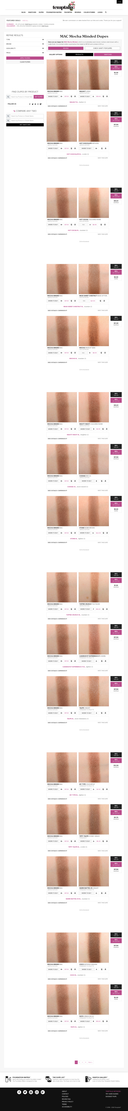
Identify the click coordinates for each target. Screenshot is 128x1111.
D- (90, 353)
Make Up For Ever (104, 296)
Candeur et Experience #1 (89, 656)
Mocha (82, 348)
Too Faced (96, 604)
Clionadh (10, 24)
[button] (23, 12)
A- (93, 96)
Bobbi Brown (90, 528)
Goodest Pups (111, 1096)
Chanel (103, 656)
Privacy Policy (67, 1102)
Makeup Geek (90, 348)
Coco (81, 964)
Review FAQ (66, 1099)
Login (119, 2)
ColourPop (11, 26)
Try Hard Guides (112, 1094)
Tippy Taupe (83, 836)
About (64, 1091)
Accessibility (67, 1107)
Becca (88, 476)
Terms (64, 1104)
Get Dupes (39, 97)
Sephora (95, 143)
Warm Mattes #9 (85, 888)
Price (8, 53)
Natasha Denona (90, 964)
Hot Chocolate (85, 143)
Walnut (82, 91)
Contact (65, 1094)
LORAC (88, 91)
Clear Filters (25, 62)
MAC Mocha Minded (71, 42)
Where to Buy (53, 96)
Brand (8, 44)
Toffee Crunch (85, 604)
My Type (82, 784)
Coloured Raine (94, 220)
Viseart (87, 708)
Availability (11, 48)
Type (8, 40)
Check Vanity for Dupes (102, 48)
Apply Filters (25, 58)
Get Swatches (25, 125)
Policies (65, 1096)
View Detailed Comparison (57, 106)
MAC (61, 91)
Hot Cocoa (83, 220)
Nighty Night (84, 424)
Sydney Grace (94, 836)
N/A (83, 224)
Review (65, 48)
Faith (81, 1016)
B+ (62, 96)
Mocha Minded (53, 91)
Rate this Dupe (103, 106)
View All (25, 20)
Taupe (81, 708)
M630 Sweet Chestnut (88, 296)
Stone (81, 528)
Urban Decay (89, 1016)
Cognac (82, 476)
